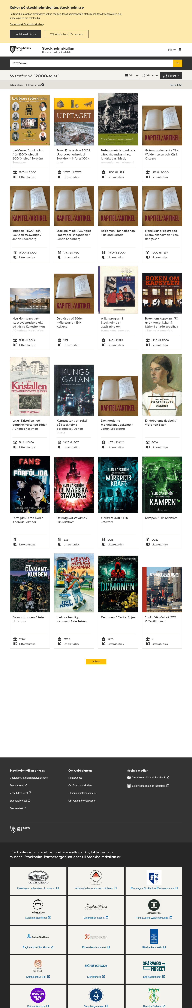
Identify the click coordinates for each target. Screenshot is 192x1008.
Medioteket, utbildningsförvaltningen (29, 778)
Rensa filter (176, 84)
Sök (178, 63)
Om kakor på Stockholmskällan (26, 24)
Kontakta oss (75, 778)
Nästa (96, 661)
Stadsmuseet (17, 785)
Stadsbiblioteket (18, 800)
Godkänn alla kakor (25, 34)
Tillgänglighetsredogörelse (82, 793)
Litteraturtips (33, 84)
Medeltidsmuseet (19, 793)
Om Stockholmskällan (80, 785)
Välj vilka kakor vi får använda (67, 34)
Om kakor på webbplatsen (82, 800)
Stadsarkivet (16, 808)
